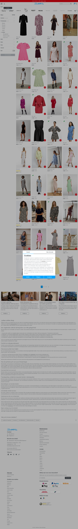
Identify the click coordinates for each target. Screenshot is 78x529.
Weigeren (38, 277)
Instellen (28, 277)
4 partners (43, 261)
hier (30, 270)
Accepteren (49, 277)
